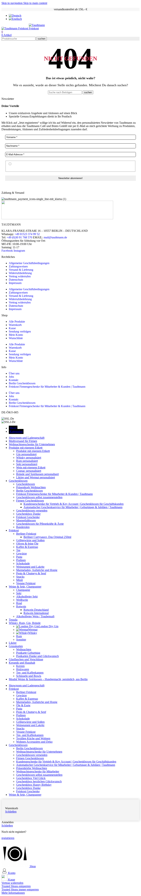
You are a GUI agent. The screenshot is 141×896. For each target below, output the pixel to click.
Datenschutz (16, 279)
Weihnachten (23, 649)
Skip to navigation (12, 3)
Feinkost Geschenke (28, 517)
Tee (18, 550)
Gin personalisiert (26, 454)
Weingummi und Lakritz (30, 566)
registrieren (7, 838)
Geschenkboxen (25, 484)
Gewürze (21, 553)
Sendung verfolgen (20, 331)
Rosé (19, 603)
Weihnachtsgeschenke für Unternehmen (39, 751)
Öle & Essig (23, 705)
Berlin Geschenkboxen (22, 383)
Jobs (11, 376)
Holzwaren (22, 669)
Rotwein (21, 606)
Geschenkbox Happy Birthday (34, 784)
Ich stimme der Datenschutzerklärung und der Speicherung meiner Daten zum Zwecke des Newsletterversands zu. (62, 165)
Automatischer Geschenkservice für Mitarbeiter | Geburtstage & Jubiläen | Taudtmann (73, 507)
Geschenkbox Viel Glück (31, 778)
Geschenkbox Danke (28, 513)
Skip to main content (35, 3)
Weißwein (22, 599)
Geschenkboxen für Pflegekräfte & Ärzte (40, 523)
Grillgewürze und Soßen (30, 540)
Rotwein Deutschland (36, 609)
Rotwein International (36, 613)
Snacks (20, 576)
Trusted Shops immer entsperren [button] (20, 889)
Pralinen (21, 560)
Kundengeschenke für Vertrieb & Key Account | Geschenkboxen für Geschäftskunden (74, 503)
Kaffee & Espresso (27, 546)
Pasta (19, 556)
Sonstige (21, 639)
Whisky (32, 632)
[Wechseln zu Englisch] (15, 18)
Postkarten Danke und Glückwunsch (37, 656)
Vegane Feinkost (25, 583)
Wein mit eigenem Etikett (30, 467)
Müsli (19, 580)
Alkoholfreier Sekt (27, 596)
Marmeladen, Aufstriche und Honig (36, 570)
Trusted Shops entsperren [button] (16, 886)
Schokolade (23, 563)
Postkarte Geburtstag (28, 652)
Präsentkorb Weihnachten (31, 487)
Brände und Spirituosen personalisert (37, 474)
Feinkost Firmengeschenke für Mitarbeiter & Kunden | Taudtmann (47, 386)
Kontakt (13, 380)
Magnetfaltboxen (26, 520)
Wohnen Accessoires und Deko (34, 741)
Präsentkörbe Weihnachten (31, 768)
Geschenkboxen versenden (31, 510)
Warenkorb (15, 324)
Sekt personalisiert (26, 464)
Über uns (14, 373)
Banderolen (23, 527)
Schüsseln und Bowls (28, 675)
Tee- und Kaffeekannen (30, 672)
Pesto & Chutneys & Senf (31, 573)
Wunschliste (16, 338)
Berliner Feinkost (26, 533)
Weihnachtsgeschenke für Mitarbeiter (37, 771)
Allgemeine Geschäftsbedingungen (29, 263)
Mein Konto (16, 334)
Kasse (12, 328)
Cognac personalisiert (28, 470)
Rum (19, 636)
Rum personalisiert (27, 460)
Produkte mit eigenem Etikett (33, 451)
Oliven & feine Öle (27, 543)
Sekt (18, 593)
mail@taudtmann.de (55, 237)
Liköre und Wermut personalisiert (35, 477)
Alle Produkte (17, 321)
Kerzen (20, 666)
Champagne (23, 589)
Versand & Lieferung (21, 269)
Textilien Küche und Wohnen (33, 738)
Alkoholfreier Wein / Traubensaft (35, 616)
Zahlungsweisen (18, 266)
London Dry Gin (48, 626)
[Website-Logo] (15, 28)
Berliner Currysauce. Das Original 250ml (47, 537)
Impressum (15, 283)
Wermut (32, 629)
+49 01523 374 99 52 (27, 234)
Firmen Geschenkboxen (30, 500)
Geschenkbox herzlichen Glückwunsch (39, 781)
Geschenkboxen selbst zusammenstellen (39, 497)
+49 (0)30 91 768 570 (19, 237)
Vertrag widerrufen (20, 276)
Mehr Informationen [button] (13, 892)
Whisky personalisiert (28, 457)
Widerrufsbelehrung (20, 273)
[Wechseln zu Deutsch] (15, 15)
